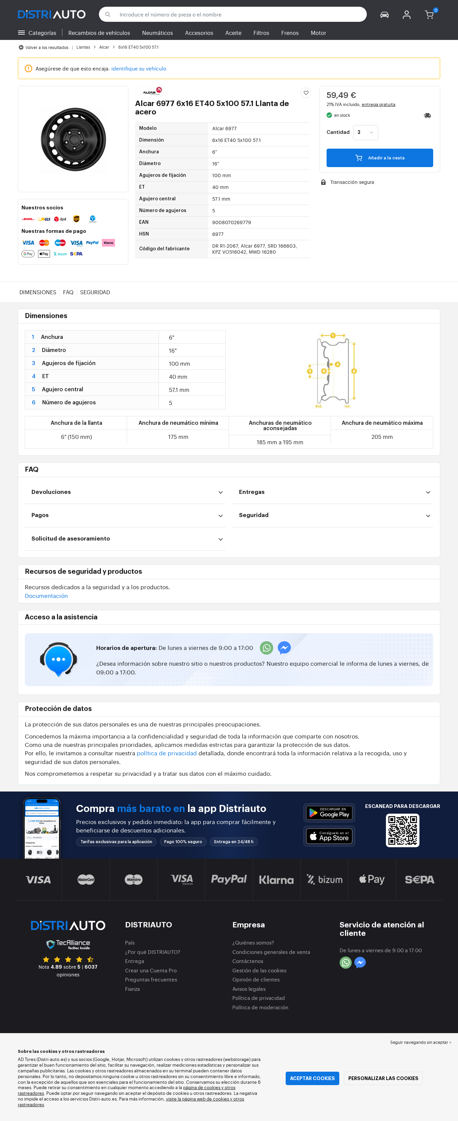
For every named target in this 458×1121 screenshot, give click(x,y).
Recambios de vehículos (99, 32)
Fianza (132, 988)
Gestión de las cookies (259, 970)
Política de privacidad (258, 997)
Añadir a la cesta (386, 158)
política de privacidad (167, 753)
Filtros (261, 32)
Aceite (233, 32)
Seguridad (95, 292)
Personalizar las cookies (383, 1078)
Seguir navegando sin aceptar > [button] (420, 1042)
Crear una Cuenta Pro (151, 970)
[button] (385, 14)
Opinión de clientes (256, 979)
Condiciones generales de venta (271, 951)
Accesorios (199, 32)
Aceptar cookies (312, 1078)
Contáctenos (247, 960)
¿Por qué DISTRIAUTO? (152, 951)
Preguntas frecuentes (151, 979)
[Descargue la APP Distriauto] (329, 813)
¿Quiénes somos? (253, 942)
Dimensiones (37, 292)
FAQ (68, 292)
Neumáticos (157, 32)
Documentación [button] (46, 595)
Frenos (290, 32)
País (129, 942)
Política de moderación (260, 1007)
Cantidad (338, 132)
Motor (318, 32)
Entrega (134, 960)
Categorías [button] (42, 32)
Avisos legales (249, 988)
